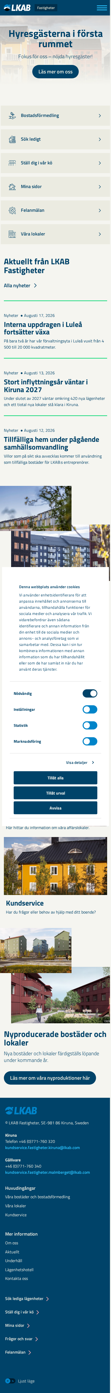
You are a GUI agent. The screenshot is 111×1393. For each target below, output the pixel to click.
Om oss (11, 1243)
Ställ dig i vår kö (19, 1312)
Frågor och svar (19, 1339)
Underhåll (13, 1261)
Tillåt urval (55, 793)
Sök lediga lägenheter (24, 1298)
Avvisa (55, 808)
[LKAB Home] (21, 1110)
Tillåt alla (55, 778)
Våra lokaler (15, 1206)
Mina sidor (14, 1325)
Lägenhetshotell (19, 1270)
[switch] (90, 709)
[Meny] (102, 7)
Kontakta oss (16, 1278)
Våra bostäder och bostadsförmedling (37, 1197)
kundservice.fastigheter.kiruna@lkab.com (42, 1147)
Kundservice (16, 1215)
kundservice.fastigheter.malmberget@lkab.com (47, 1172)
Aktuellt (12, 1252)
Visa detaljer (76, 762)
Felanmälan (15, 1352)
